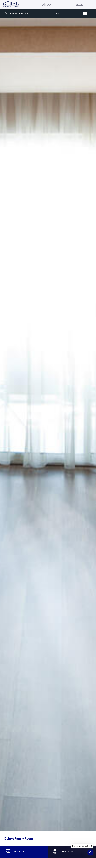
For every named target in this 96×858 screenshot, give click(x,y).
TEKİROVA (45, 4)
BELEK (79, 4)
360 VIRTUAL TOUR (67, 851)
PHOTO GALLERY (18, 851)
